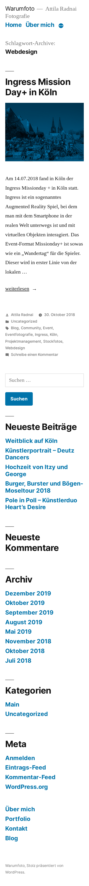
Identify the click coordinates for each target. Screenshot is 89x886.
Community (31, 328)
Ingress (41, 334)
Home (13, 24)
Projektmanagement (23, 341)
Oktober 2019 (25, 602)
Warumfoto (20, 8)
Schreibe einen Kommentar (34, 354)
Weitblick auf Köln (31, 440)
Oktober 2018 (25, 650)
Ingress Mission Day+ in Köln (37, 87)
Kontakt (16, 828)
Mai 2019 (18, 631)
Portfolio (17, 818)
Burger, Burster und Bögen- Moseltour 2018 (44, 487)
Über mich (40, 24)
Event (48, 328)
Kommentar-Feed (30, 777)
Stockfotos (52, 341)
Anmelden (20, 757)
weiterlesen (17, 288)
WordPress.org (26, 786)
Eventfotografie (19, 334)
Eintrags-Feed (25, 767)
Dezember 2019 (28, 593)
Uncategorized (24, 321)
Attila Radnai (22, 314)
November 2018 (28, 641)
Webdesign (15, 348)
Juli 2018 (18, 660)
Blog (15, 328)
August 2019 (23, 622)
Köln (53, 334)
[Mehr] (61, 26)
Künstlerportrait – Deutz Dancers (39, 454)
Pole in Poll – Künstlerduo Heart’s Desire (41, 504)
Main (12, 704)
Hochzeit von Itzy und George (36, 470)
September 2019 (29, 612)
